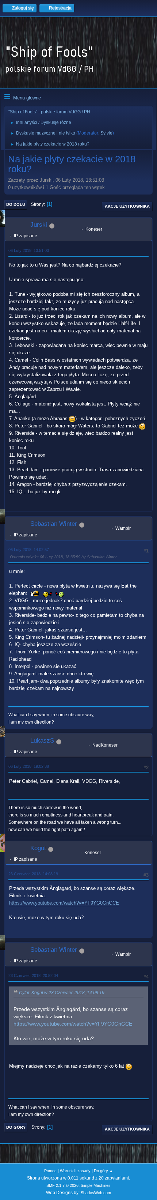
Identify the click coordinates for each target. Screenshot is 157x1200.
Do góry (16, 1127)
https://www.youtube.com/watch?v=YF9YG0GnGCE (64, 903)
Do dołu (15, 204)
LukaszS (42, 740)
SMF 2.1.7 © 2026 (62, 1185)
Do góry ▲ (103, 1171)
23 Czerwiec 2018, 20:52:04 (33, 975)
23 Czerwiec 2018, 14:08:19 (33, 874)
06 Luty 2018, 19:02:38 (28, 766)
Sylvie (106, 133)
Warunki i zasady (75, 1171)
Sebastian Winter (53, 523)
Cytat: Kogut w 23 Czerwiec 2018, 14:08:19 (61, 992)
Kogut (38, 848)
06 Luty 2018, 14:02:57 (28, 549)
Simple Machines (96, 1185)
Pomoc (50, 1171)
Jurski (38, 224)
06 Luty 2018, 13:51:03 (28, 250)
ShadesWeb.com (96, 1192)
